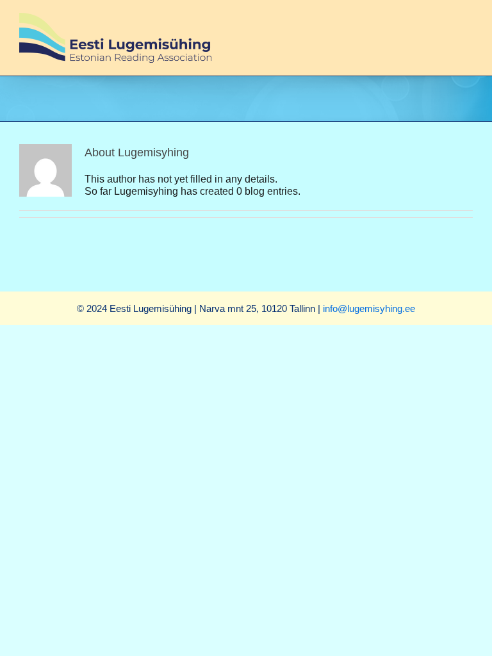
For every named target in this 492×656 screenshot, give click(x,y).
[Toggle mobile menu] (468, 19)
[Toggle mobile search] (444, 19)
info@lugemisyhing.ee (369, 308)
